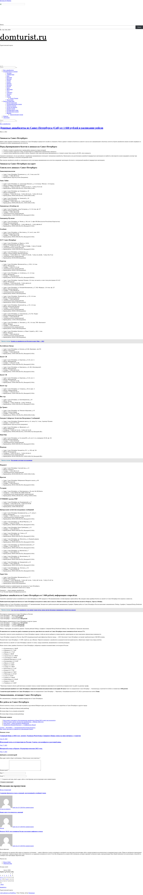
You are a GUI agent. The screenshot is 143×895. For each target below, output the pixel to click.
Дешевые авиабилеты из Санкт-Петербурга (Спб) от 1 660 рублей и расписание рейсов (51, 127)
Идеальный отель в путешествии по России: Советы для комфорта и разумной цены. (30, 742)
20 (7, 879)
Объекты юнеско (11, 105)
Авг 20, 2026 (19, 807)
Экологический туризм (16, 114)
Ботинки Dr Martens (5, 0)
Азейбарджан (10, 74)
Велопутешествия (12, 102)
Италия (9, 86)
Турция (9, 97)
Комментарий (4, 770)
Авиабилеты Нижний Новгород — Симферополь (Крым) (19, 725)
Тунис (8, 95)
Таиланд (9, 94)
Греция (9, 80)
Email (2, 776)
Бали (8, 76)
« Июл (2, 884)
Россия (2, 828)
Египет (9, 82)
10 (1, 877)
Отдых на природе (12, 107)
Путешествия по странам (10, 71)
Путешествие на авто (13, 111)
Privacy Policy (7, 862)
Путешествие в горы (12, 110)
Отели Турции (14, 98)
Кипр (8, 88)
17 (1, 879)
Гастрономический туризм (14, 104)
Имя (1, 773)
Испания (9, 85)
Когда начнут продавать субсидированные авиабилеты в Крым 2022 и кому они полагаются (29, 720)
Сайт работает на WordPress (8, 893)
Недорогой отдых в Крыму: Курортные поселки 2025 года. (21, 748)
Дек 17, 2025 (3, 745)
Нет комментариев (28, 807)
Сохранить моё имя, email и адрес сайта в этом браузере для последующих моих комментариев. (29, 779)
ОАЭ (8, 91)
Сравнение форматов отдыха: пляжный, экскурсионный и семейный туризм (23, 793)
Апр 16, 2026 (3, 739)
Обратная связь (7, 863)
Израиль (9, 83)
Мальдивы (10, 89)
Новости (5, 116)
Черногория (10, 99)
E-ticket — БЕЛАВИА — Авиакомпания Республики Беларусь (17, 727)
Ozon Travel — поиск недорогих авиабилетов (16, 723)
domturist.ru (23, 37)
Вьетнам (9, 79)
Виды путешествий (8, 101)
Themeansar (31, 893)
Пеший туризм (11, 108)
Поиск (2, 24)
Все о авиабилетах (8, 70)
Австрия (9, 73)
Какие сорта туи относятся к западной (11, 812)
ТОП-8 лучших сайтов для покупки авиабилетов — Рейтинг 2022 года (23, 722)
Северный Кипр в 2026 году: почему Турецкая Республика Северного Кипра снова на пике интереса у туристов (40, 736)
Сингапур (9, 92)
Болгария (9, 77)
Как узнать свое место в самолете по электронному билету (16, 729)
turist (14, 807)
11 (3, 877)
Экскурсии (6, 117)
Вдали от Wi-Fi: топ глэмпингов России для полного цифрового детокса (21, 831)
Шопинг (9, 113)
